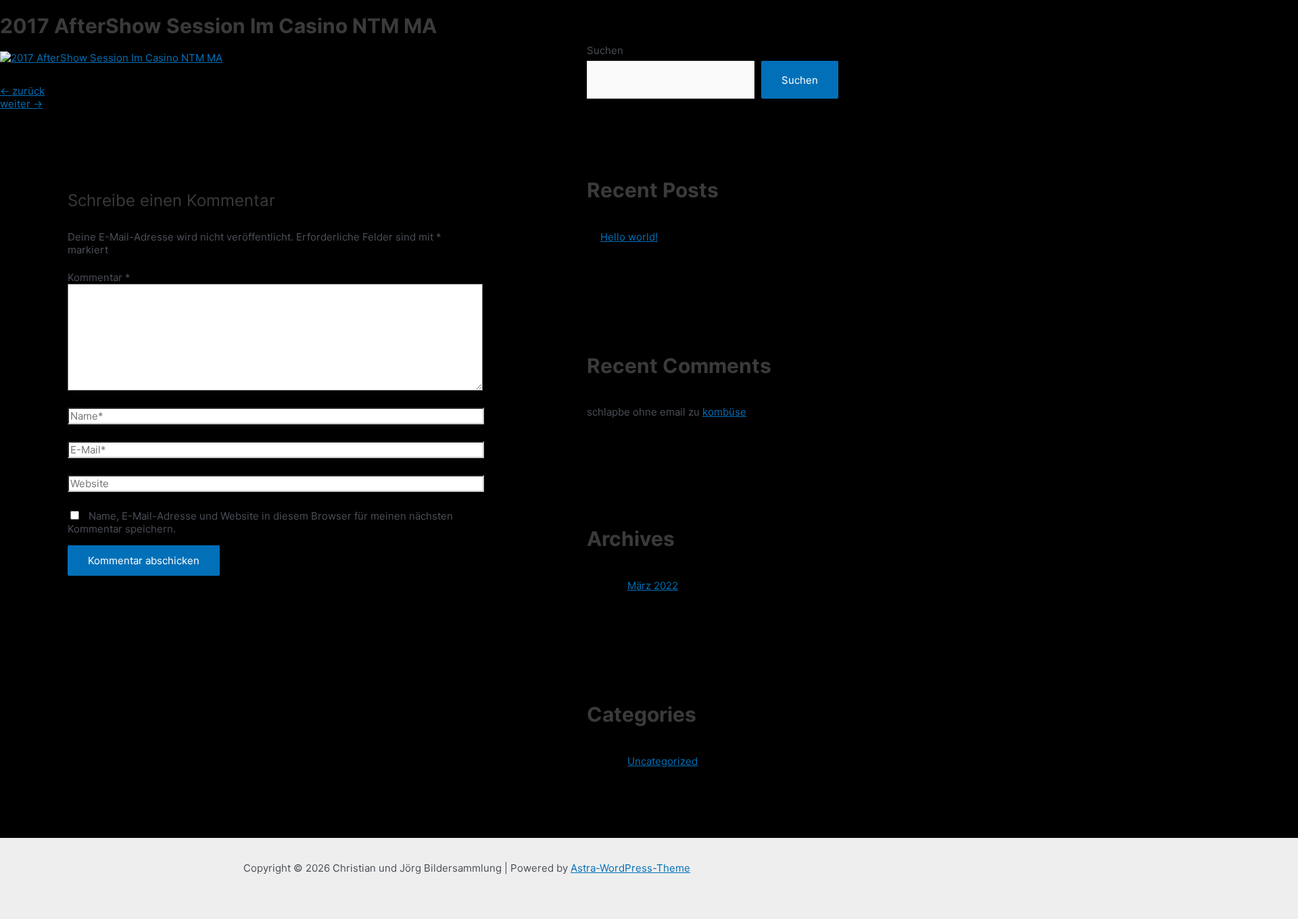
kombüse (724, 411)
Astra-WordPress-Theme (630, 868)
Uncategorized (662, 761)
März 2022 (652, 585)
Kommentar (99, 277)
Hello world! (629, 236)
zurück (22, 90)
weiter (21, 103)
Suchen (605, 50)
